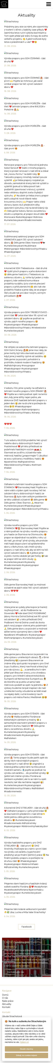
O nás (5, 998)
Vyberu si (24, 1042)
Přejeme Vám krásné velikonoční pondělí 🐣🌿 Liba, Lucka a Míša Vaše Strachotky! (25, 913)
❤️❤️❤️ (9, 426)
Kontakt (6, 1007)
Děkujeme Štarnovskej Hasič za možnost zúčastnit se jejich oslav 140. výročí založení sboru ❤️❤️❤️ (26, 589)
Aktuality (6, 1004)
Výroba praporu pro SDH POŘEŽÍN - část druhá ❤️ (25, 129)
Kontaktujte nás (15, 972)
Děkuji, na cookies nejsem (26, 1055)
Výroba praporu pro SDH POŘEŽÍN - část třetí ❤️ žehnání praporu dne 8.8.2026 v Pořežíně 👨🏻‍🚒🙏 (25, 108)
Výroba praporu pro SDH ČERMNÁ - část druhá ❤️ (25, 62)
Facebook (26, 927)
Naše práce (8, 1001)
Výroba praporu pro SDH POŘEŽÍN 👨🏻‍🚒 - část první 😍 (24, 149)
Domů (5, 995)
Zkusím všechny (26, 1049)
